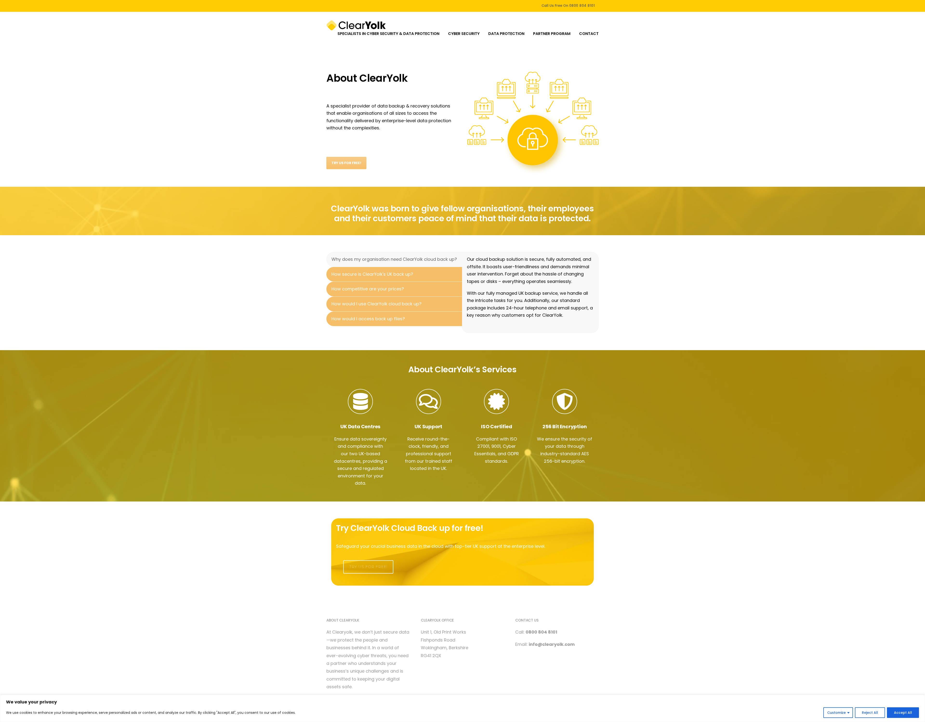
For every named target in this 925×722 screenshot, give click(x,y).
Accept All (903, 712)
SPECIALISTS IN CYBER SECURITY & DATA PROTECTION (388, 33)
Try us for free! (368, 566)
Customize (836, 712)
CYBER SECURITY (464, 33)
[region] (462, 708)
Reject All (870, 712)
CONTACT (589, 33)
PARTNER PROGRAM (551, 33)
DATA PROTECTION (506, 33)
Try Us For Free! (346, 162)
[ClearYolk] (356, 25)
